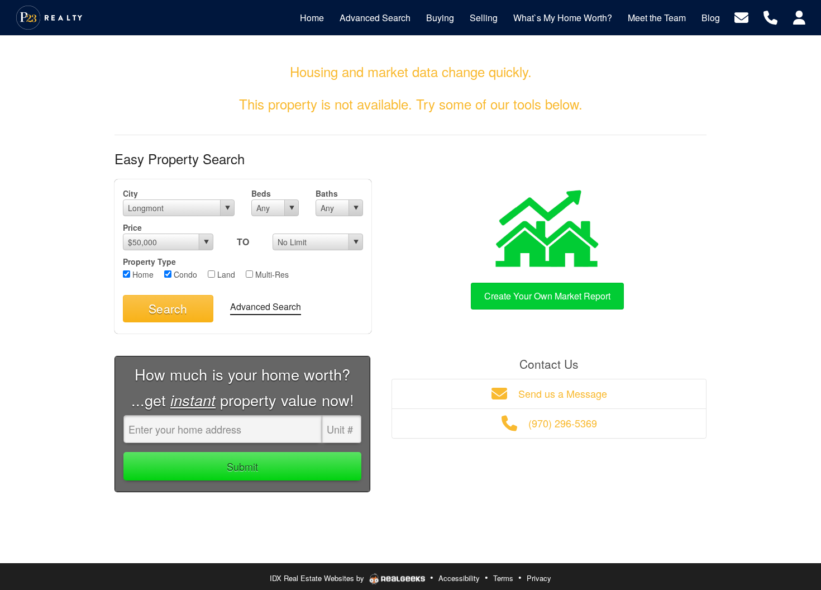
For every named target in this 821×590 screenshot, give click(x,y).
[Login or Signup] (799, 16)
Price (132, 227)
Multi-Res (271, 274)
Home (142, 274)
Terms (503, 578)
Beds (261, 193)
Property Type (149, 261)
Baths (327, 193)
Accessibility (459, 578)
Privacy (539, 578)
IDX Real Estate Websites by (318, 578)
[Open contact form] (741, 16)
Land (225, 274)
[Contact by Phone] (770, 16)
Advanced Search (265, 306)
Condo (184, 274)
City (130, 193)
